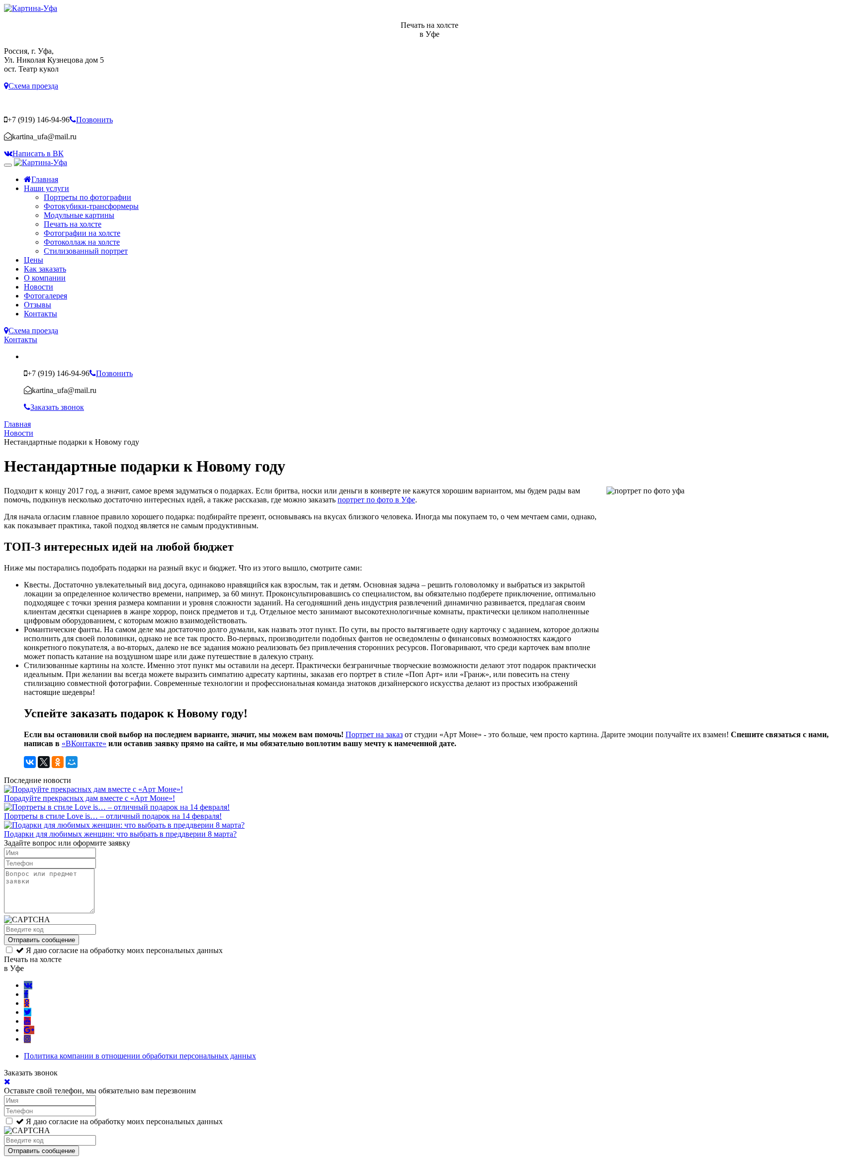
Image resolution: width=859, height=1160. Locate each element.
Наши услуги (46, 188)
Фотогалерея (45, 295)
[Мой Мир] (72, 762)
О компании (45, 278)
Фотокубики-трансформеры (91, 206)
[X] (44, 762)
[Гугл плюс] (29, 1030)
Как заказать (45, 269)
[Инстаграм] (27, 1039)
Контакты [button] (20, 339)
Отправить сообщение (41, 940)
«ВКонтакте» (84, 743)
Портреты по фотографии (87, 197)
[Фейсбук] (26, 994)
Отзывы (37, 304)
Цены (33, 260)
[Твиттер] (27, 1012)
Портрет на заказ (374, 734)
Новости (38, 287)
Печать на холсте (72, 224)
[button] (31, 86)
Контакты (40, 313)
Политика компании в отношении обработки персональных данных (140, 1056)
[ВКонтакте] (30, 762)
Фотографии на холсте (82, 233)
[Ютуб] (27, 1021)
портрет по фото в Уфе (376, 499)
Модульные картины (79, 215)
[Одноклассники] (58, 762)
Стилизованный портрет (86, 251)
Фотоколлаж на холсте (82, 242)
